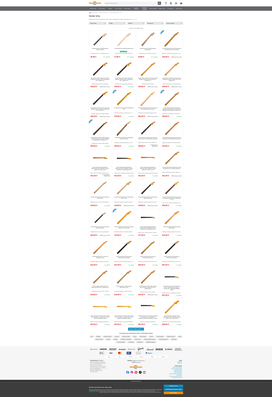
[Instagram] (131, 373)
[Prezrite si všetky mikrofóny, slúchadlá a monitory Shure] (104, 349)
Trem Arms (131, 342)
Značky (111, 23)
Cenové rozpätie (170, 23)
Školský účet (179, 361)
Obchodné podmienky (177, 371)
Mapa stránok (179, 374)
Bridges (98, 336)
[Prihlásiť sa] (171, 3)
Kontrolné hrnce (107, 336)
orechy (151, 336)
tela (92, 336)
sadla (180, 336)
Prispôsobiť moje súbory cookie (173, 389)
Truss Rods (140, 342)
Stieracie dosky (99, 339)
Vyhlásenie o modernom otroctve (175, 376)
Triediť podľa (93, 23)
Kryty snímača (160, 336)
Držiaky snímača (171, 336)
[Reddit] (144, 373)
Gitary (109, 356)
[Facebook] (127, 373)
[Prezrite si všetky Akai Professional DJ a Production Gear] (113, 349)
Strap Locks (137, 339)
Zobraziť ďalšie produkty (135, 329)
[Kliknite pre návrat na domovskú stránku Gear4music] (95, 3)
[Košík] (176, 3)
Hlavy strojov (143, 336)
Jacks (135, 336)
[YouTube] (136, 373)
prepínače (174, 339)
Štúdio (152, 356)
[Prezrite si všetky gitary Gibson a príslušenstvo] (141, 349)
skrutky (108, 339)
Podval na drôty (126, 336)
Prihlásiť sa (180, 363)
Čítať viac (134, 19)
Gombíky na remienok (126, 339)
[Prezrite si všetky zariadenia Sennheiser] (95, 349)
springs (115, 339)
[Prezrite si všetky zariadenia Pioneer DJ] (132, 349)
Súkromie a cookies (178, 372)
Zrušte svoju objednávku (177, 367)
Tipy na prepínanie (163, 339)
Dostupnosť (150, 23)
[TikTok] (140, 373)
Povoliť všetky (173, 392)
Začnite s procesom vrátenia (176, 368)
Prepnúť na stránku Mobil (177, 377)
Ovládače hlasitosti (150, 342)
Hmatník (130, 23)
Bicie (120, 356)
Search (159, 3)
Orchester (141, 356)
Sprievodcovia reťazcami (149, 339)
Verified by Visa (170, 353)
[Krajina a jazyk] (181, 3)
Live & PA (163, 356)
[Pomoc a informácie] (166, 3)
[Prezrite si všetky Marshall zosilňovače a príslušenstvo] (151, 349)
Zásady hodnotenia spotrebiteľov (175, 373)
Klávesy (130, 356)
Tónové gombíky (121, 342)
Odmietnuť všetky (173, 386)
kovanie (117, 336)
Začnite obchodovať (178, 369)
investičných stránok (94, 371)
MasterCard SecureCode (160, 353)
